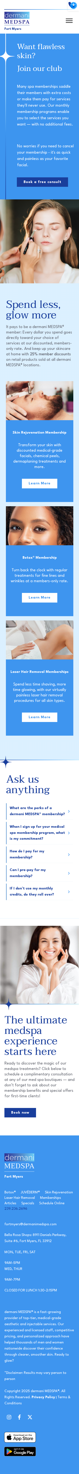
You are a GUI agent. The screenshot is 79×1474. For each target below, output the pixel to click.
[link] (73, 5)
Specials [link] (27, 1203)
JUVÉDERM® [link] (30, 1192)
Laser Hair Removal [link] (19, 1198)
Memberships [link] (50, 1198)
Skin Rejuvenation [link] (59, 1192)
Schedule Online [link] (51, 1203)
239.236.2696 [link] (15, 1209)
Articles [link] (10, 1203)
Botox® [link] (10, 1192)
